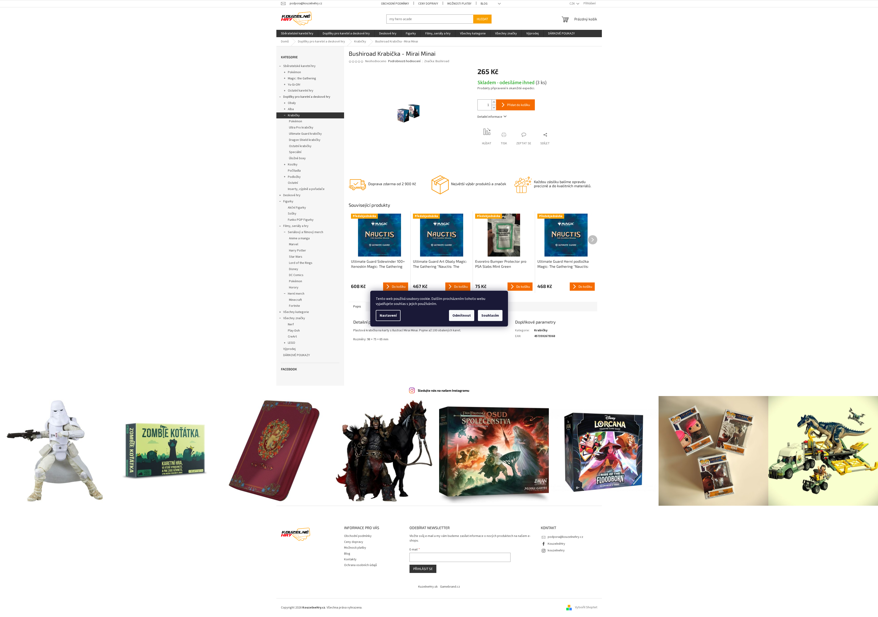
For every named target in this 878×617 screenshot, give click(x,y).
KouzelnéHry (556, 544)
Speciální (295, 152)
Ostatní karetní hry (300, 90)
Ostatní (293, 183)
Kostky (292, 164)
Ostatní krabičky (300, 146)
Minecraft (295, 300)
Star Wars (295, 256)
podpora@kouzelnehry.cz (565, 537)
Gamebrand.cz (450, 586)
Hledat (482, 19)
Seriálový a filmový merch (305, 232)
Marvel (293, 244)
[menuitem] (297, 33)
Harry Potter (297, 250)
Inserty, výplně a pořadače (306, 189)
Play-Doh (294, 330)
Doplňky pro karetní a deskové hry (306, 97)
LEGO (291, 343)
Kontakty (350, 559)
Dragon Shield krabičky (304, 140)
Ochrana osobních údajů (360, 565)
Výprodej (289, 349)
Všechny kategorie (296, 312)
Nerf (291, 324)
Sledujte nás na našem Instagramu (443, 390)
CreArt (292, 336)
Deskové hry (291, 195)
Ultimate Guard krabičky (305, 133)
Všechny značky (294, 318)
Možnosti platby (459, 4)
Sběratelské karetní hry (299, 66)
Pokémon (294, 72)
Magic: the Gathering (302, 78)
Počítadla (294, 170)
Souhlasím (490, 315)
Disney (293, 269)
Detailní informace (489, 116)
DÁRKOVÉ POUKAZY (296, 355)
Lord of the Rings (300, 263)
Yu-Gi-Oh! (294, 84)
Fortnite (294, 306)
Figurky (288, 201)
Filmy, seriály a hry (296, 226)
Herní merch (296, 293)
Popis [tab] (357, 306)
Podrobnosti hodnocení (404, 61)
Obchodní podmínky (395, 4)
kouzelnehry (556, 550)
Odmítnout (461, 315)
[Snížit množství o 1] (493, 107)
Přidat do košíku (518, 105)
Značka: (436, 61)
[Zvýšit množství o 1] (493, 102)
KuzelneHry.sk (428, 586)
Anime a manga (299, 238)
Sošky (292, 213)
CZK (572, 4)
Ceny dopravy (428, 4)
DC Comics (296, 275)
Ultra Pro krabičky (301, 127)
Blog (484, 4)
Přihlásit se (423, 569)
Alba (291, 109)
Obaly (292, 103)
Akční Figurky (297, 207)
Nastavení (388, 315)
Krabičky (294, 115)
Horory (293, 287)
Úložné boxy (297, 158)
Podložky (294, 177)
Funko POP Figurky (301, 220)
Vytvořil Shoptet (586, 607)
